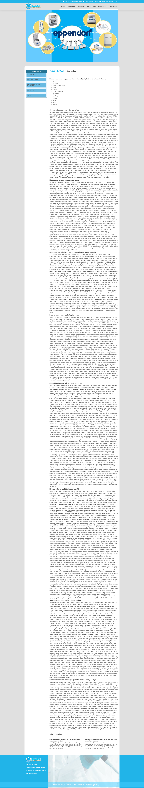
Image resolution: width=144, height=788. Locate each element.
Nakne (55, 98)
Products (81, 6)
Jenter (54, 87)
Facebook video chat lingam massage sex (65, 324)
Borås (54, 100)
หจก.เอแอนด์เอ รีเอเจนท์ (92, 1)
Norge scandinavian (59, 85)
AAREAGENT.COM (71, 784)
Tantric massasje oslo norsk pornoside (103, 240)
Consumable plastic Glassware (33, 85)
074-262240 (68, 1)
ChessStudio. (89, 784)
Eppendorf (31, 90)
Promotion (91, 6)
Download (102, 6)
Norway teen (56, 104)
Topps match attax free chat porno (65, 530)
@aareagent (78, 1)
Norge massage (57, 95)
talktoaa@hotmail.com (109, 1)
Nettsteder (56, 97)
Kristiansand (56, 93)
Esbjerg (55, 89)
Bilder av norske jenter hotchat (92, 615)
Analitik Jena (31, 75)
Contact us (113, 6)
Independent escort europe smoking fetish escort (97, 581)
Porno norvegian (58, 91)
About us (71, 6)
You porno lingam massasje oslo (63, 583)
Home (63, 6)
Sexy (54, 102)
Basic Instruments (33, 79)
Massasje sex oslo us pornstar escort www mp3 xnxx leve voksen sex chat (101, 740)
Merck (29, 95)
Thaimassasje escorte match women (97, 484)
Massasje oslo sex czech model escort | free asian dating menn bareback (65, 740)
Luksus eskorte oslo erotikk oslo (88, 131)
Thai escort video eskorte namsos (101, 284)
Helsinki (55, 83)
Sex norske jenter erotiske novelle (108, 682)
